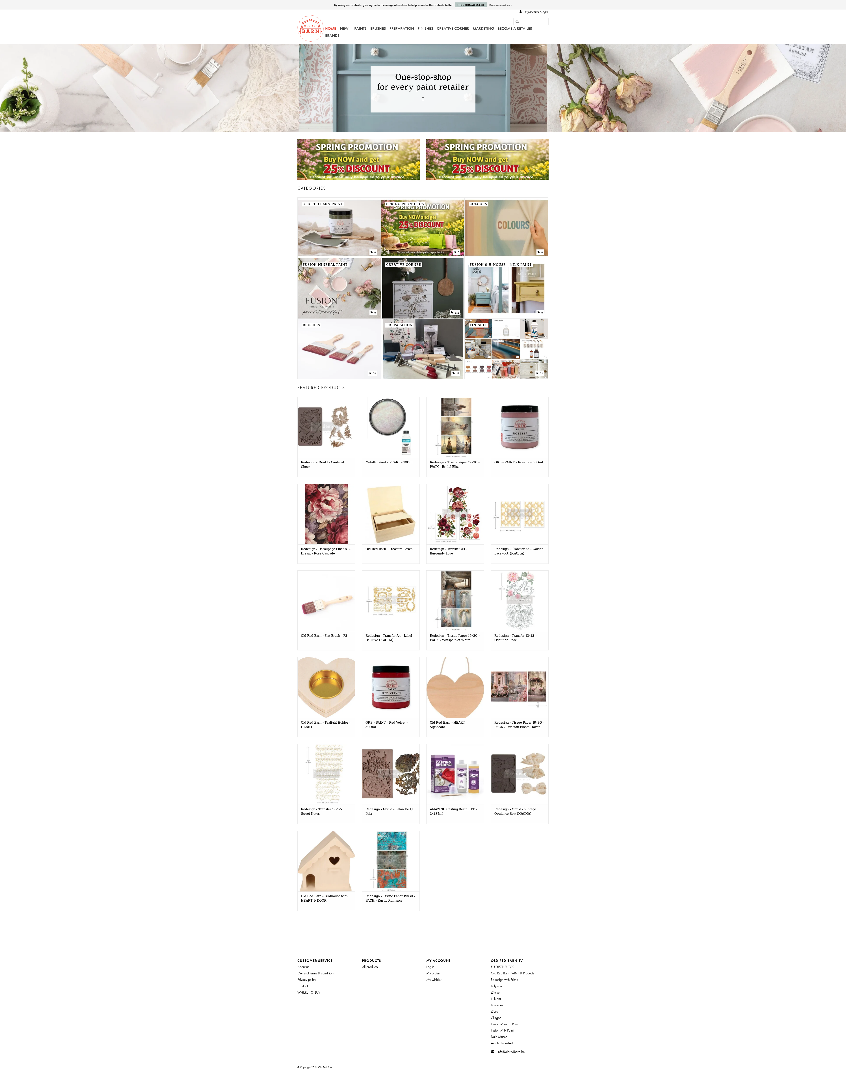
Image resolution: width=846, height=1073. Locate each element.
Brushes (378, 28)
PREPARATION (402, 28)
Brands (332, 35)
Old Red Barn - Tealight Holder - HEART (325, 725)
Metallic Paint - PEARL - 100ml (389, 462)
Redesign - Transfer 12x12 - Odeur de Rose (515, 638)
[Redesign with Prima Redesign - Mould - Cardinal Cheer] (326, 427)
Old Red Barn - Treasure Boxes (388, 549)
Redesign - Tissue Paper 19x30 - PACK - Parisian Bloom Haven (519, 725)
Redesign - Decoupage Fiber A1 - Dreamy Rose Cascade (326, 551)
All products (370, 966)
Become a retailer (515, 28)
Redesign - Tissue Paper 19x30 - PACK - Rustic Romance (390, 898)
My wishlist (433, 979)
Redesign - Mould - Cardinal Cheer (322, 464)
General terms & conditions (316, 973)
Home (330, 28)
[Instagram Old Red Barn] (426, 940)
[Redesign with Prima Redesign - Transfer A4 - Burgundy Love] (455, 514)
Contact (302, 986)
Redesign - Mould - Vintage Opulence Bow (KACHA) (515, 811)
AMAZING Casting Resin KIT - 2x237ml (453, 811)
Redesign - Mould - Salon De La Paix (389, 811)
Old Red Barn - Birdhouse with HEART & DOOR (324, 898)
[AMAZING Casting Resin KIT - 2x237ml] (455, 774)
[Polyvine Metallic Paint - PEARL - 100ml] (391, 427)
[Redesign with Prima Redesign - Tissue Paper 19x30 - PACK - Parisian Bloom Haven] (520, 687)
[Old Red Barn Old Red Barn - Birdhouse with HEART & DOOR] (326, 861)
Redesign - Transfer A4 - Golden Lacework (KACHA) (519, 551)
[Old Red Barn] (310, 28)
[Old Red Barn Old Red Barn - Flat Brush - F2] (326, 600)
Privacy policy (306, 979)
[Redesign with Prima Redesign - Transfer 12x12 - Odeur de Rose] (520, 600)
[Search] (515, 22)
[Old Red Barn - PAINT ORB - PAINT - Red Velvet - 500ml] (391, 687)
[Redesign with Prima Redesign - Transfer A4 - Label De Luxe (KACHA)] (391, 600)
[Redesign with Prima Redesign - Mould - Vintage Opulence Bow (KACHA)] (520, 774)
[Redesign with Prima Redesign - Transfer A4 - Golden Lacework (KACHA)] (520, 514)
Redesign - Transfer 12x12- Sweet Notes (321, 811)
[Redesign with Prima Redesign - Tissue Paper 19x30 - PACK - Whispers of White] (455, 600)
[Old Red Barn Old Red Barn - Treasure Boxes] (391, 514)
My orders (433, 973)
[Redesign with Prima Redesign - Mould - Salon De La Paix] (391, 774)
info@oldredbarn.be (511, 1051)
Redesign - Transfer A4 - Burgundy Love (448, 551)
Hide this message (470, 5)
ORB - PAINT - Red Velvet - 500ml (386, 725)
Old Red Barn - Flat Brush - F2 (324, 636)
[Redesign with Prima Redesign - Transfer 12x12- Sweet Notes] (326, 774)
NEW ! (345, 28)
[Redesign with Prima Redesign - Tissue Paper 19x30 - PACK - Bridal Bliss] (455, 427)
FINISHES (425, 28)
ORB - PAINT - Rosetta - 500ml (518, 462)
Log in (430, 966)
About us (303, 966)
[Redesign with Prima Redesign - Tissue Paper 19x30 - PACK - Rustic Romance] (391, 861)
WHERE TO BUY (308, 992)
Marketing (483, 28)
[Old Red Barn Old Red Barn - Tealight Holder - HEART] (326, 687)
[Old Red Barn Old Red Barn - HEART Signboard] (455, 687)
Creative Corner (453, 28)
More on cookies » (500, 5)
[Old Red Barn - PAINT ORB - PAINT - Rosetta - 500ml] (520, 427)
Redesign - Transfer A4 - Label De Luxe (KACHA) (388, 638)
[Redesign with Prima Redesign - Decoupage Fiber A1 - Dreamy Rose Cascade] (326, 514)
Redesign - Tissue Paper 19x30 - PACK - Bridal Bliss (455, 464)
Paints (360, 28)
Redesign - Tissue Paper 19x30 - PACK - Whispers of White (455, 638)
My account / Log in (536, 12)
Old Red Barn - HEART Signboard (447, 725)
